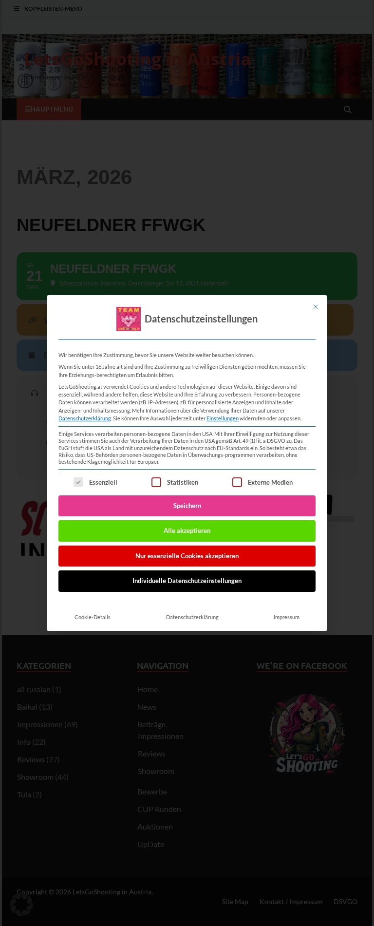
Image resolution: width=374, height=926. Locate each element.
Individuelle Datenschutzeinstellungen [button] (187, 581)
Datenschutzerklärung (84, 418)
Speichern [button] (187, 506)
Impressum (286, 617)
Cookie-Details (93, 617)
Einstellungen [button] (222, 418)
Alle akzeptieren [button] (187, 530)
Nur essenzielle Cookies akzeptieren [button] (187, 556)
